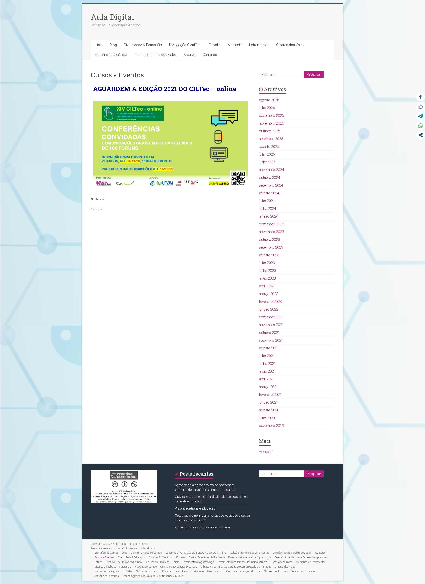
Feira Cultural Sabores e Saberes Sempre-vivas (301, 557)
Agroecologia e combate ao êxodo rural (202, 527)
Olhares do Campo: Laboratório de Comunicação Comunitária (236, 566)
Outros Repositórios (147, 571)
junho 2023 (267, 271)
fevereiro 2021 (270, 395)
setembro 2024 (271, 185)
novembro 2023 (271, 232)
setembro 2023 (271, 247)
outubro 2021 (269, 333)
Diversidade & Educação (143, 45)
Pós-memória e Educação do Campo (183, 571)
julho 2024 (267, 201)
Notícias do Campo (146, 566)
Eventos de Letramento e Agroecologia (249, 557)
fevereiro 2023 (270, 302)
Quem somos (215, 571)
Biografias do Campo (106, 552)
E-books (180, 557)
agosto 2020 (269, 410)
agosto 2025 (269, 146)
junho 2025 (267, 162)
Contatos (210, 55)
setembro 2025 (271, 139)
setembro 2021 (271, 340)
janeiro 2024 (268, 216)
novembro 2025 (271, 123)
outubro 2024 (269, 177)
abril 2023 (266, 286)
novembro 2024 (271, 170)
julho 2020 (267, 418)
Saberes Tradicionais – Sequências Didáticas (289, 571)
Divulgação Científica (185, 45)
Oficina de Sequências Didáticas (178, 566)
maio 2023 (267, 278)
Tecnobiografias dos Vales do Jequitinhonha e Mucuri (153, 576)
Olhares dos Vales (290, 45)
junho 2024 (267, 208)
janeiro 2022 (268, 309)
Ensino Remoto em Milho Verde (207, 557)
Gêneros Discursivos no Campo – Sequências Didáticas (137, 562)
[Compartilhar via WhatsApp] (420, 125)
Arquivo (189, 55)
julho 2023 (267, 263)
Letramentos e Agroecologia (198, 562)
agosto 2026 (269, 100)
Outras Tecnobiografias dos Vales (113, 571)
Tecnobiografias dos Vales (156, 55)
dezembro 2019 (271, 426)
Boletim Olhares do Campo (146, 552)
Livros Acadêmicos (281, 562)
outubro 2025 (269, 131)
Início (98, 45)
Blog (113, 45)
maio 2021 (267, 371)
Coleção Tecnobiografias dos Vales (292, 552)
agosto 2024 (269, 193)
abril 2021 (266, 379)
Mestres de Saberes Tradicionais (112, 566)
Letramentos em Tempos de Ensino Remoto (242, 562)
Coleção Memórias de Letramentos (249, 552)
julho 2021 (267, 356)
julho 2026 (267, 108)
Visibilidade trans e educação (195, 508)
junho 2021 (267, 364)
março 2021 (268, 387)
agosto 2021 (269, 348)
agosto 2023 (269, 255)
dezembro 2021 (271, 317)
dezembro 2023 (271, 224)
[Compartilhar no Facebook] (420, 97)
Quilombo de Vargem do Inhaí (243, 571)
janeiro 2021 (268, 402)
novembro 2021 (271, 325)
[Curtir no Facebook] (420, 106)
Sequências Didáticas (111, 55)
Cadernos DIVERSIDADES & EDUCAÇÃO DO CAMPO (195, 552)
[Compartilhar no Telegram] (420, 116)
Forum (98, 562)
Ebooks (215, 45)
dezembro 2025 (271, 115)
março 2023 (268, 294)
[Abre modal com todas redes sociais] (420, 135)
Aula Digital (112, 17)
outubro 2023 (269, 239)
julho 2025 (267, 154)
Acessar (265, 452)
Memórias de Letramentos (248, 45)
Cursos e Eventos (104, 557)
